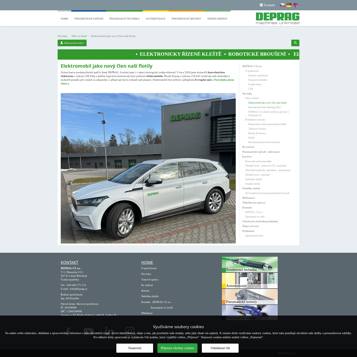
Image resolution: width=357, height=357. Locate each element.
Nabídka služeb (251, 188)
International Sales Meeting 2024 (264, 107)
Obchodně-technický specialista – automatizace (268, 170)
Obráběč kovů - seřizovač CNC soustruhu (265, 165)
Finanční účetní (252, 183)
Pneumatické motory (186, 18)
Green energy (217, 18)
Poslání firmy (255, 84)
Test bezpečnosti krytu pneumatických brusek (267, 193)
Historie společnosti (258, 75)
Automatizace (155, 18)
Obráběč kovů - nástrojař (257, 174)
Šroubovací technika (124, 18)
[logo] (276, 17)
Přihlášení (248, 231)
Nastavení (134, 348)
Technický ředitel (253, 179)
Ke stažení (248, 146)
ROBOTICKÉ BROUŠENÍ (232, 54)
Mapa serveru (250, 226)
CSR (250, 88)
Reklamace (248, 197)
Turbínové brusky (257, 128)
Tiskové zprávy (150, 279)
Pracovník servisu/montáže (258, 161)
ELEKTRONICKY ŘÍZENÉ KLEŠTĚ (156, 54)
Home (64, 18)
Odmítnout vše (220, 348)
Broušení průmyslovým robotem (264, 142)
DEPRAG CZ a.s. (252, 66)
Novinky (63, 36)
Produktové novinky (255, 119)
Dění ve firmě (79, 36)
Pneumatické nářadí (88, 18)
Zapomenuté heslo (254, 235)
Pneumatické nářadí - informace (261, 151)
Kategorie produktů (257, 79)
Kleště (251, 137)
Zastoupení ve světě (254, 216)
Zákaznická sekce (74, 42)
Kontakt (247, 207)
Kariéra (247, 156)
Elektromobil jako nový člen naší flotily (267, 102)
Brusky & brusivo (257, 133)
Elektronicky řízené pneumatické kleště (267, 124)
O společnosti (252, 71)
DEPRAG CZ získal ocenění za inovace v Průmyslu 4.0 (268, 113)
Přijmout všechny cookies (177, 348)
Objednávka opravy (254, 202)
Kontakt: (146, 302)
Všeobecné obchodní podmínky (260, 221)
